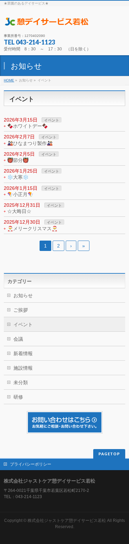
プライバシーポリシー (30, 464)
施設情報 (23, 368)
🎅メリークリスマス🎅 (32, 228)
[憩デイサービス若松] (47, 22)
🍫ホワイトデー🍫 (27, 126)
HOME (9, 80)
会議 (18, 339)
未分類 (20, 382)
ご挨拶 (20, 310)
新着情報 (23, 353)
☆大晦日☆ (19, 211)
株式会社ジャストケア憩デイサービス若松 (67, 520)
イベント (51, 120)
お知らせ (23, 295)
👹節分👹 (18, 160)
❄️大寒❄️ (18, 177)
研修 (18, 397)
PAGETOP (109, 453)
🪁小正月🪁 (20, 194)
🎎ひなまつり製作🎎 (30, 143)
